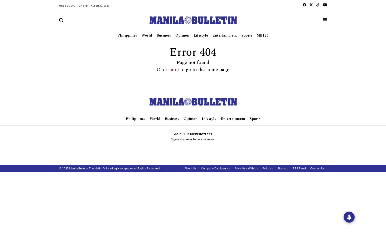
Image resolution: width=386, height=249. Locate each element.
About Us (191, 168)
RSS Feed (299, 168)
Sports (246, 35)
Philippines (127, 35)
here (174, 69)
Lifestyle (201, 35)
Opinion (182, 35)
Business (164, 35)
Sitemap (282, 168)
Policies (267, 168)
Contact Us (317, 168)
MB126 (263, 35)
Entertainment (224, 35)
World (146, 35)
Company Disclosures (215, 168)
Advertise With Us (246, 168)
